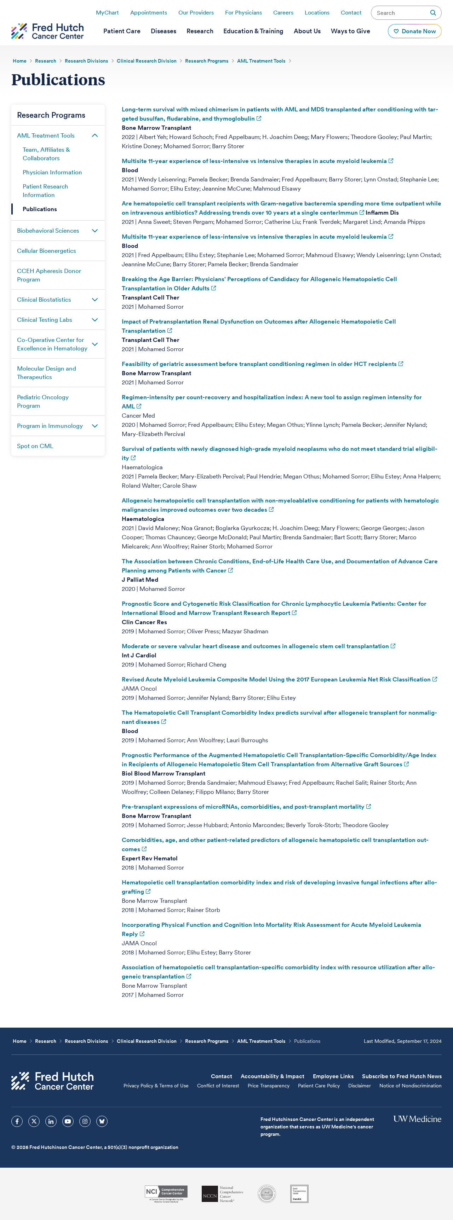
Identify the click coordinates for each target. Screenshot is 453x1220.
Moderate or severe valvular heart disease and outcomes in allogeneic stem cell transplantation (255, 646)
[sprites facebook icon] (17, 1121)
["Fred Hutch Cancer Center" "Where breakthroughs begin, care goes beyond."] (47, 31)
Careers (283, 12)
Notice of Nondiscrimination (410, 1085)
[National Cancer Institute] (166, 1194)
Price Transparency (268, 1085)
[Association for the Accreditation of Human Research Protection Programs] (267, 1194)
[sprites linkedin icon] (51, 1121)
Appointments (148, 12)
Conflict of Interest (218, 1085)
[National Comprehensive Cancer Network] (222, 1194)
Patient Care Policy (319, 1085)
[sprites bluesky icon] (102, 1121)
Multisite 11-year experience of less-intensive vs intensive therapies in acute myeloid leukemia (254, 160)
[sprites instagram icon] (85, 1121)
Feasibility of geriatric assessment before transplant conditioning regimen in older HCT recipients (259, 363)
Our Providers (196, 12)
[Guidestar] (299, 1194)
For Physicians (243, 12)
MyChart (107, 12)
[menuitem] (122, 31)
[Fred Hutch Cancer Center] (52, 1081)
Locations (317, 12)
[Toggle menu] (95, 135)
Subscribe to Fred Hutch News (402, 1076)
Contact (351, 12)
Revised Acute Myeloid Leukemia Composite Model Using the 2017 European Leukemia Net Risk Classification (276, 679)
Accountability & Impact (272, 1076)
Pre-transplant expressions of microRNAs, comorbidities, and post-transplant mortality (243, 806)
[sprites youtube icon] (68, 1121)
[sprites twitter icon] (34, 1121)
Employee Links (333, 1076)
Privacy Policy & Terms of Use (156, 1085)
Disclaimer (359, 1085)
